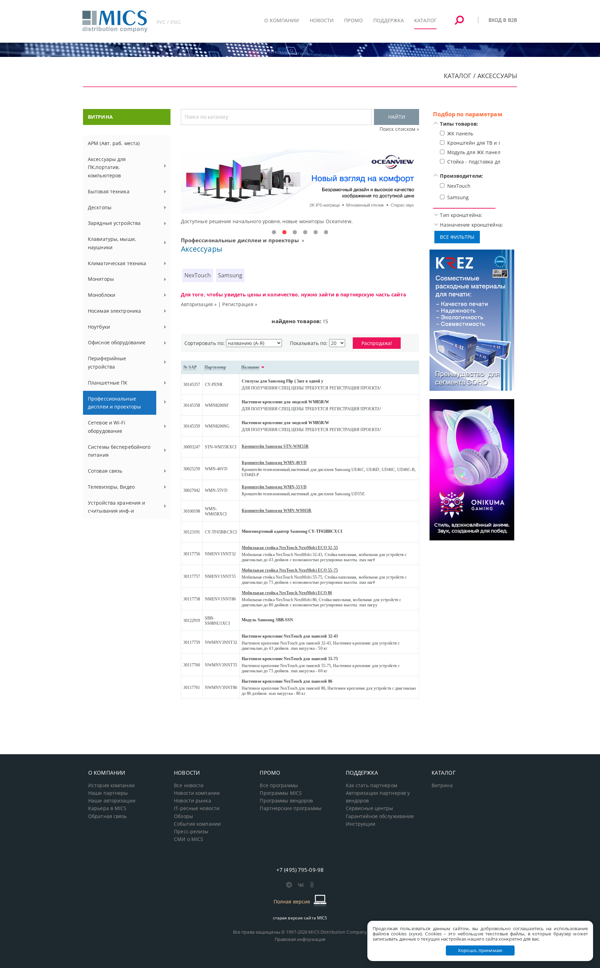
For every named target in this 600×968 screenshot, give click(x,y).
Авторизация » (199, 304)
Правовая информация (300, 939)
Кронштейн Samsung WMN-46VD (274, 462)
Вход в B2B (503, 20)
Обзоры (183, 816)
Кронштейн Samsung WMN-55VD (274, 487)
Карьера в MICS (107, 808)
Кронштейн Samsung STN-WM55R (275, 446)
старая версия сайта (300, 918)
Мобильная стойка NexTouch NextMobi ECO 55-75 (290, 570)
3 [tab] (294, 232)
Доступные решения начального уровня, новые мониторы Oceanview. (267, 221)
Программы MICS (281, 793)
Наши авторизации (111, 801)
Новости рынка (192, 801)
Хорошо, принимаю (480, 950)
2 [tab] (284, 232)
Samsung (230, 275)
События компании (197, 824)
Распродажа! (376, 343)
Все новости (188, 785)
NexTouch (197, 275)
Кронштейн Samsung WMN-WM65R (276, 510)
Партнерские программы (290, 808)
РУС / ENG (169, 22)
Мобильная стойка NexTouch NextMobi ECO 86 (287, 592)
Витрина (442, 785)
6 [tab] (326, 232)
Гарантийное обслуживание (380, 816)
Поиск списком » (399, 129)
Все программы (279, 785)
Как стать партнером (371, 785)
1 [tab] (273, 232)
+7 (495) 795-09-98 (300, 869)
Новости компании (197, 793)
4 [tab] (305, 232)
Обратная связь (107, 816)
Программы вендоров (286, 801)
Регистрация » (239, 304)
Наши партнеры (108, 793)
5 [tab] (315, 232)
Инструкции (360, 824)
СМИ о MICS (188, 839)
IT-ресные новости (196, 808)
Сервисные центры (369, 808)
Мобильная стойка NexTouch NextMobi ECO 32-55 (290, 547)
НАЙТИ (396, 116)
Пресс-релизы (191, 831)
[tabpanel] (300, 187)
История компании (111, 785)
